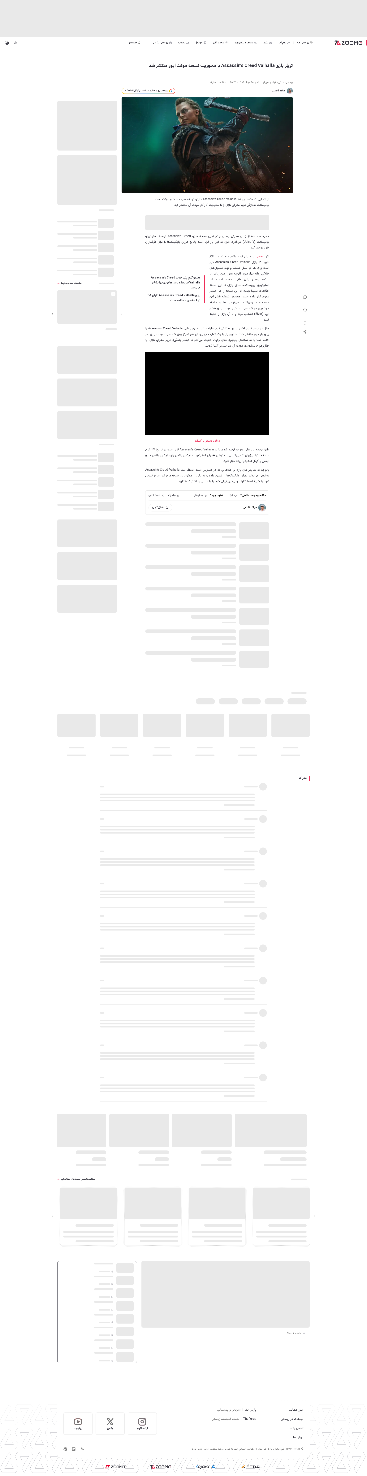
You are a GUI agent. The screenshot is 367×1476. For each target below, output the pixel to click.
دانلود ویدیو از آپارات (207, 441)
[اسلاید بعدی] (52, 314)
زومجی (260, 256)
